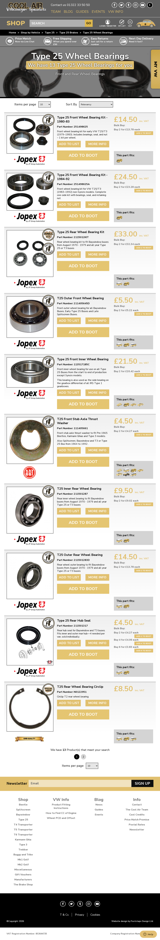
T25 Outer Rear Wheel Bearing (79, 555)
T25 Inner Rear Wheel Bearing (79, 489)
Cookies (95, 915)
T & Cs (64, 915)
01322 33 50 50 (78, 5)
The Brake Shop (23, 884)
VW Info (115, 11)
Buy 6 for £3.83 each (126, 647)
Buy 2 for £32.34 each (127, 244)
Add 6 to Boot (143, 650)
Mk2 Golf (23, 864)
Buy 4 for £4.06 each (126, 640)
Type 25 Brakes (68, 32)
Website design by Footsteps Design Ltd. (132, 921)
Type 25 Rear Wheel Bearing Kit (80, 232)
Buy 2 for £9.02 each (126, 500)
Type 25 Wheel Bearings (98, 32)
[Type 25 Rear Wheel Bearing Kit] (29, 253)
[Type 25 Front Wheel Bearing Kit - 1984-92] (29, 192)
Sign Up (142, 783)
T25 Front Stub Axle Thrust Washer (77, 421)
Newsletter (17, 783)
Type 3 (23, 844)
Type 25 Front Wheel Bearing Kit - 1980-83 (82, 120)
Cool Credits (137, 814)
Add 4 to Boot (143, 643)
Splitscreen (23, 809)
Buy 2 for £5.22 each (126, 310)
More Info (97, 144)
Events (98, 11)
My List (122, 26)
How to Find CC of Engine (61, 813)
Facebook (114, 5)
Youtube (142, 5)
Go (88, 23)
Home (12, 32)
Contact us (58, 5)
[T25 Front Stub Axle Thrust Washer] (29, 440)
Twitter (121, 5)
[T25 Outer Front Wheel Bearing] (29, 317)
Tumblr (128, 5)
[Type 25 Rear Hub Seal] (29, 642)
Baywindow (23, 814)
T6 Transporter (23, 834)
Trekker (23, 849)
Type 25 (50, 32)
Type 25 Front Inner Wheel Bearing (82, 359)
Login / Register (107, 26)
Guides (82, 11)
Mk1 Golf (23, 859)
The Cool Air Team (136, 809)
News (98, 804)
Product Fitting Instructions (61, 806)
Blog (68, 11)
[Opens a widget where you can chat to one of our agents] (148, 934)
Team (56, 11)
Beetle (23, 804)
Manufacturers (23, 879)
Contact (137, 804)
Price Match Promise (137, 819)
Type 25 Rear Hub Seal (74, 621)
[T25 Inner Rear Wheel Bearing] (29, 510)
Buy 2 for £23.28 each (127, 187)
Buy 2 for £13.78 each (127, 129)
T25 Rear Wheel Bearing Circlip (80, 687)
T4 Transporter (23, 824)
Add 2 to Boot (143, 133)
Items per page (25, 104)
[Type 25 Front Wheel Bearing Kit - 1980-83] (29, 135)
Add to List (69, 144)
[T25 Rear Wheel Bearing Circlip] (29, 708)
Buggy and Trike (23, 854)
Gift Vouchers (23, 874)
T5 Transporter (23, 829)
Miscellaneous (23, 869)
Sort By (71, 104)
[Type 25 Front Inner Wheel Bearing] (29, 372)
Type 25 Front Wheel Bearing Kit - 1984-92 (82, 177)
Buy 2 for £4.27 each (126, 431)
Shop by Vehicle (30, 32)
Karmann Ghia (23, 839)
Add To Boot (83, 155)
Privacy (79, 915)
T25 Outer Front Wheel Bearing (80, 298)
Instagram (135, 5)
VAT (130, 26)
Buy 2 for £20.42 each (127, 371)
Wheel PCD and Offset (61, 818)
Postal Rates (137, 824)
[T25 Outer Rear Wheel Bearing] (29, 576)
